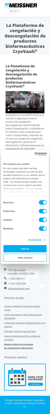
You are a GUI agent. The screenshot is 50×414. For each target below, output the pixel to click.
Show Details (34, 240)
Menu (15, 11)
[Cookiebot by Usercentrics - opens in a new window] (35, 154)
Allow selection (25, 257)
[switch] (43, 211)
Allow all (25, 248)
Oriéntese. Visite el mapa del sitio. (20, 331)
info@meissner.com (19, 288)
